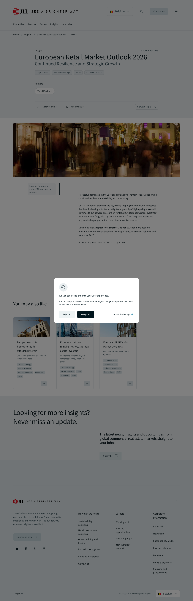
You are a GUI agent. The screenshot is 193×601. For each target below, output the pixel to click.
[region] (96, 300)
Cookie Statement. (78, 304)
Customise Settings (123, 314)
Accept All (85, 314)
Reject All (67, 314)
